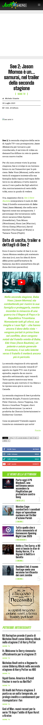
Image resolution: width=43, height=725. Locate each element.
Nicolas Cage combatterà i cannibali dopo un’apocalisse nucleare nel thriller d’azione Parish (28, 512)
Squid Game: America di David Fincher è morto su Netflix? (18, 679)
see (31, 438)
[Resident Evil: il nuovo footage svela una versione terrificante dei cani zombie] (8, 570)
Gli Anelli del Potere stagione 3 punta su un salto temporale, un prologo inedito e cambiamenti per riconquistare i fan (21, 695)
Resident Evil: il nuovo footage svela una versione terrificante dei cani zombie (27, 571)
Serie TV (6, 646)
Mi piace (36, 449)
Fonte (38, 430)
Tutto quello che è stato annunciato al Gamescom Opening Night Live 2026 (26, 532)
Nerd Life (20, 501)
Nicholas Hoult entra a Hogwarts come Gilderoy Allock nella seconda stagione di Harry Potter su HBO (21, 666)
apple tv (12, 438)
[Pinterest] (15, 113)
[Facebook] (4, 113)
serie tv (6, 440)
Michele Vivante (12, 98)
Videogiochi (21, 540)
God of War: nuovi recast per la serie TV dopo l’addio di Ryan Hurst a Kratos (20, 712)
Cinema (19, 522)
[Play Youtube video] (21, 282)
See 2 (36, 438)
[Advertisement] (21, 35)
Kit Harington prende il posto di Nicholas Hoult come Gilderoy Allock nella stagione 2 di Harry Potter (21, 639)
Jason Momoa (23, 438)
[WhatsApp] (21, 113)
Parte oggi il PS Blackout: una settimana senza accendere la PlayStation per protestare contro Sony (25, 488)
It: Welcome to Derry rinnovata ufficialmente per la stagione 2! (19, 652)
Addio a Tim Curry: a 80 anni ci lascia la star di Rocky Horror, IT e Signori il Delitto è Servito (28, 551)
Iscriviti (36, 464)
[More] (26, 113)
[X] (10, 113)
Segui (37, 454)
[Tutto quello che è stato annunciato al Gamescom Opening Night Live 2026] (8, 531)
